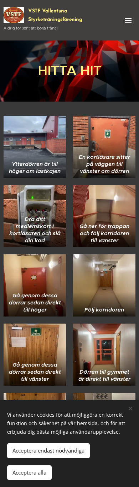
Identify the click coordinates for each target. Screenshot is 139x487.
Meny (128, 20)
